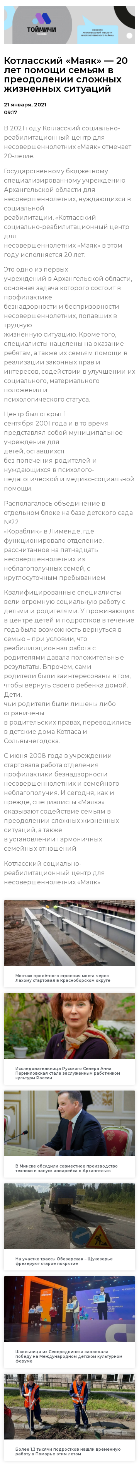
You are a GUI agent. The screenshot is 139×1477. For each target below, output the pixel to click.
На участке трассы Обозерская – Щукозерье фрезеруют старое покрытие (64, 1261)
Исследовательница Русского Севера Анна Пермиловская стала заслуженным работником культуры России (67, 1073)
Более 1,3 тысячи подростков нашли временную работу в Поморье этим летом (68, 1451)
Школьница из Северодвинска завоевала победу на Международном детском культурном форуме (68, 1356)
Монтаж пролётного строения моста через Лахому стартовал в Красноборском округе (62, 978)
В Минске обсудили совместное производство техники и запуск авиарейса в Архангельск (66, 1168)
